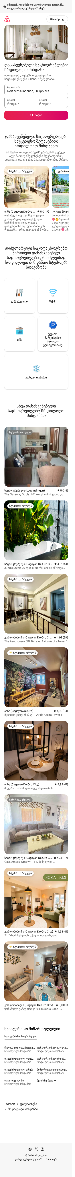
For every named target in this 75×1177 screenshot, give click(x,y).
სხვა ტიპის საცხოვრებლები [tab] (20, 1036)
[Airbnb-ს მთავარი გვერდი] (7, 19)
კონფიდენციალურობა (28, 1159)
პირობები (51, 1159)
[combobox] (36, 91)
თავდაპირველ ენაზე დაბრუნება (26, 8)
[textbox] (20, 104)
